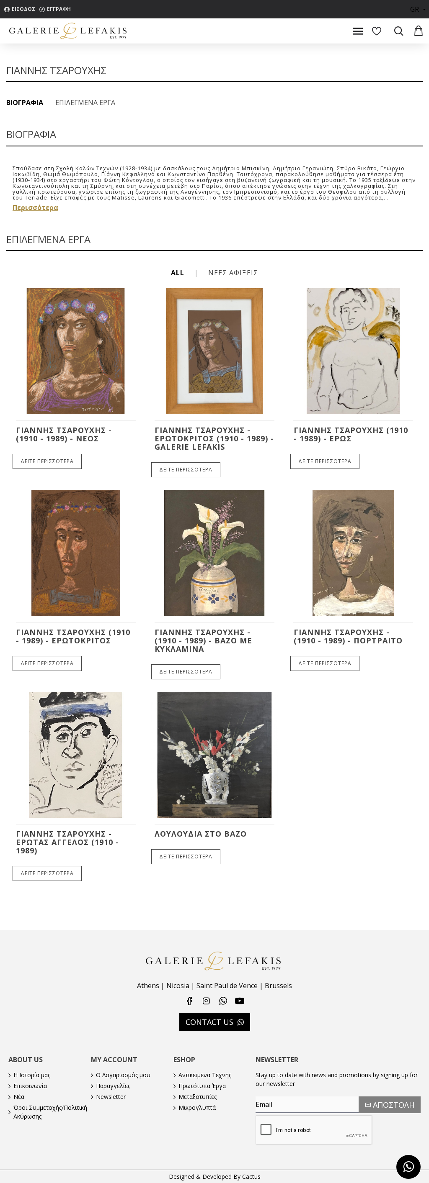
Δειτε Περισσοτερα (47, 461)
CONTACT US (209, 1022)
